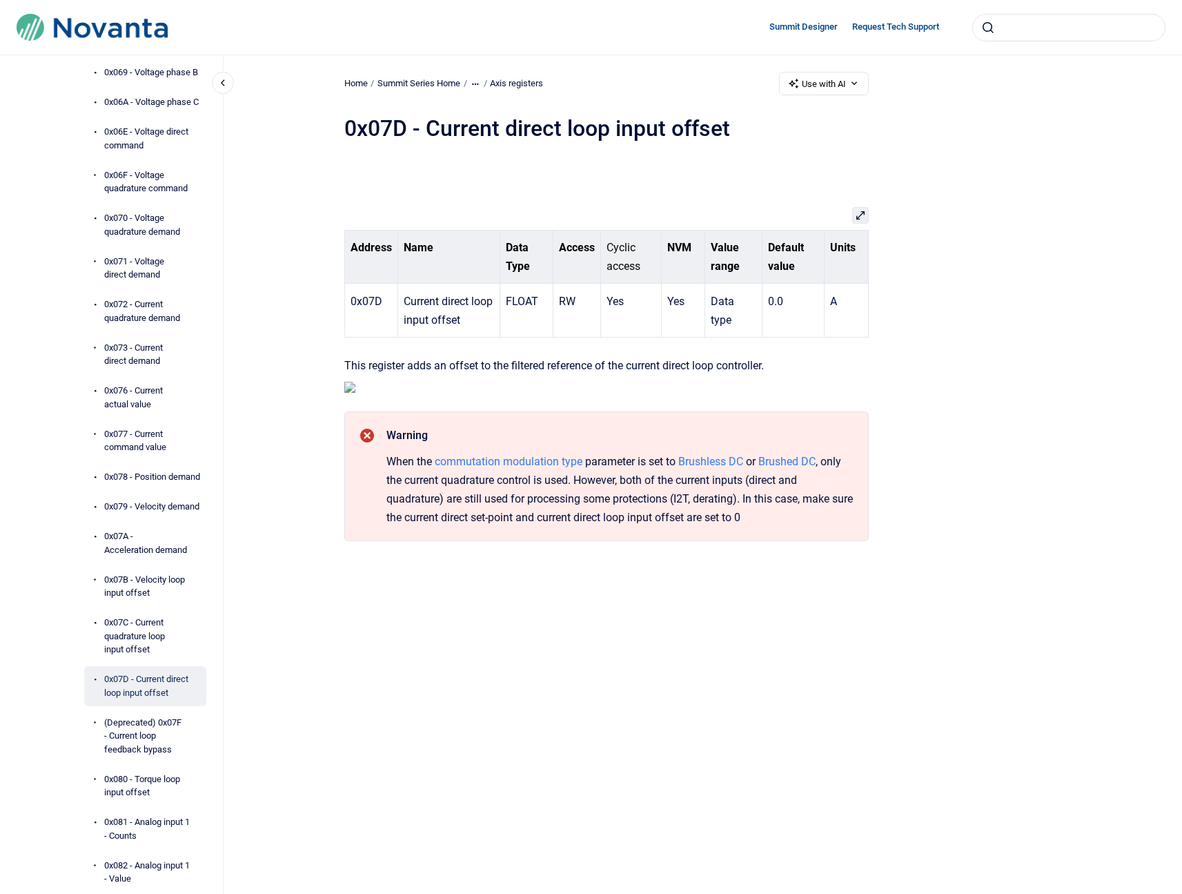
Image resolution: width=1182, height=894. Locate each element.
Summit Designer (803, 26)
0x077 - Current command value (135, 441)
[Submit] (988, 28)
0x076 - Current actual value (133, 397)
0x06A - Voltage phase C (151, 102)
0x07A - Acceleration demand (145, 543)
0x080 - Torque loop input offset (142, 786)
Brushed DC (787, 461)
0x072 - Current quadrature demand (142, 311)
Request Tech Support (895, 26)
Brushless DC (710, 461)
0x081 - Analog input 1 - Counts (147, 829)
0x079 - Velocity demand (151, 506)
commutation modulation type (508, 461)
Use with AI (824, 84)
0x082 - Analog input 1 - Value (147, 872)
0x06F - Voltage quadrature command (146, 182)
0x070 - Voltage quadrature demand (142, 225)
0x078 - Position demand (152, 477)
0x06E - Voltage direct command (146, 138)
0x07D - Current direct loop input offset (146, 686)
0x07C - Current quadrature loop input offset (134, 635)
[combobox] (1069, 27)
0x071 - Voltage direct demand (134, 268)
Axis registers (516, 83)
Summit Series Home (418, 83)
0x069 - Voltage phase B (151, 72)
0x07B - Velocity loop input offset (144, 586)
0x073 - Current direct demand (133, 354)
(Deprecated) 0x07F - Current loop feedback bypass (142, 736)
